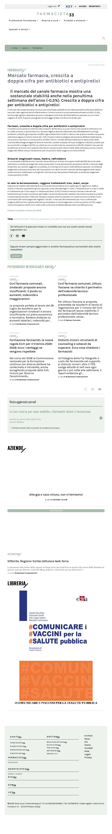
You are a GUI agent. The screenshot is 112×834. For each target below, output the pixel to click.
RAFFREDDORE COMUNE (26, 219)
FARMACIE (44, 219)
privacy (56, 428)
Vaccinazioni (56, 510)
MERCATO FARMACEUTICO (77, 219)
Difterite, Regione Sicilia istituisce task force (38, 561)
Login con (52, 6)
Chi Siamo (87, 743)
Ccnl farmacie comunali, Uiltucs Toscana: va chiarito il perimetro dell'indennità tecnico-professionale (80, 289)
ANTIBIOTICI (57, 219)
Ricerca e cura (50, 20)
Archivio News (88, 737)
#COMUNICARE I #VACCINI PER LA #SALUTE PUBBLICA (56, 703)
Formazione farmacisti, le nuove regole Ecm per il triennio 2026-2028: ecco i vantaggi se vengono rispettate (31, 345)
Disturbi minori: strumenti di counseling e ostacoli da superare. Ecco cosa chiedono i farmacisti (79, 345)
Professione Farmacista (23, 20)
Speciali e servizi (19, 29)
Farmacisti (37, 48)
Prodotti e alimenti (75, 20)
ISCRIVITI (16, 256)
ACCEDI (82, 6)
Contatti (88, 748)
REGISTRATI (94, 6)
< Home (14, 48)
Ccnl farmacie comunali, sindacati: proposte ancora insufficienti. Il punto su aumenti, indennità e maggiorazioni (28, 291)
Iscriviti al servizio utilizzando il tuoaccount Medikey (25, 420)
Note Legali (87, 753)
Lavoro (25, 48)
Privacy (88, 757)
